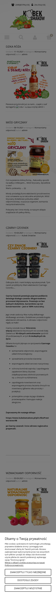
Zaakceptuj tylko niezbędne (28, 572)
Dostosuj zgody (28, 580)
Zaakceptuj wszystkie (28, 588)
